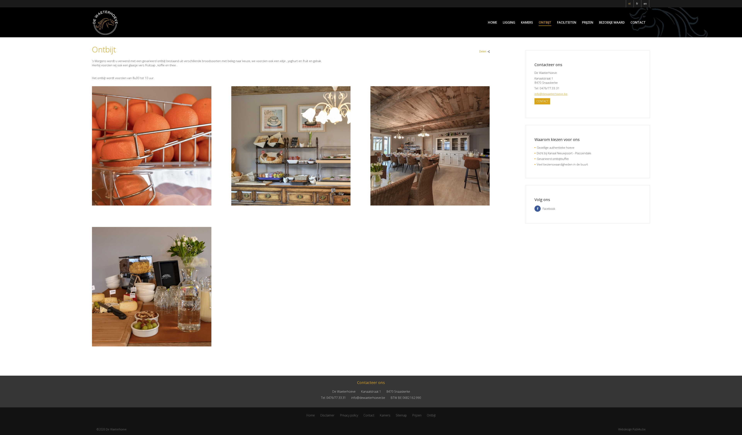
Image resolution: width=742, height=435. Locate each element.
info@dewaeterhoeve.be (551, 94)
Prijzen (587, 22)
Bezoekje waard (612, 22)
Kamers (527, 22)
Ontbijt (545, 22)
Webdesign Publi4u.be (632, 429)
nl (629, 3)
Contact (638, 22)
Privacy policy (349, 415)
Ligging (509, 22)
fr (637, 3)
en (645, 3)
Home (492, 22)
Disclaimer (327, 415)
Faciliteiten (566, 22)
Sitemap (401, 415)
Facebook (549, 209)
